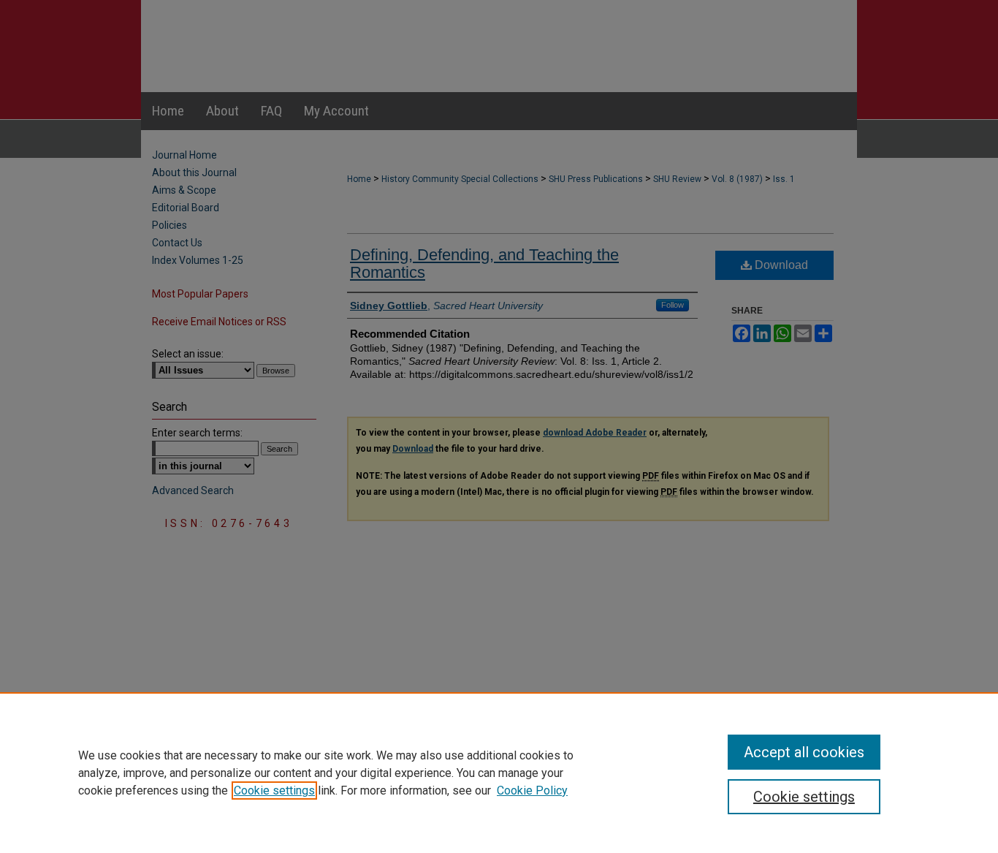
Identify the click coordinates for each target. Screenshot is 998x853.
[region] (499, 772)
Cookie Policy (532, 790)
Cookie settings (274, 790)
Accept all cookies (804, 752)
